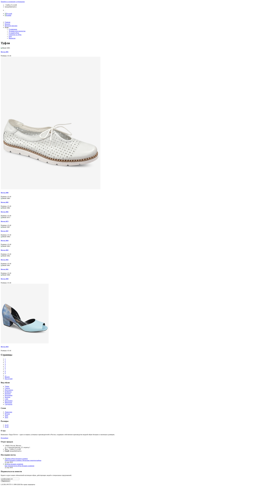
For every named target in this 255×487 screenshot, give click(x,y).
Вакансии (12, 38)
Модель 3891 (4, 52)
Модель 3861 (4, 269)
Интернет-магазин (11, 26)
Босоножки (8, 401)
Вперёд (7, 377)
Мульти (7, 414)
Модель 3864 (4, 240)
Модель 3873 (4, 221)
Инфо (7, 27)
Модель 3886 (4, 192)
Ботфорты (8, 392)
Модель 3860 (4, 279)
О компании (13, 29)
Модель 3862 (4, 259)
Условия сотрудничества (17, 31)
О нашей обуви (14, 33)
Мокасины (8, 402)
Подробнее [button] (4, 438)
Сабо (6, 399)
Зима (6, 415)
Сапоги (7, 388)
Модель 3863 (4, 250)
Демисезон (8, 412)
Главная (7, 22)
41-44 (6, 427)
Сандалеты (8, 404)
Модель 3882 (4, 212)
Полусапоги (9, 390)
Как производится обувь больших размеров (19, 466)
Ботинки (8, 393)
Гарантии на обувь (15, 34)
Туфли (7, 386)
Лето (6, 417)
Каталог (7, 24)
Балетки (7, 397)
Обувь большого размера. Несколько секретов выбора (23, 460)
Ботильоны (8, 395)
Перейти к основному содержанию (13, 1)
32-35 (6, 425)
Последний (8, 379)
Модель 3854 (4, 346)
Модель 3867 (4, 231)
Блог (10, 36)
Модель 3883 (4, 202)
